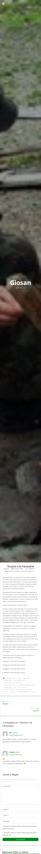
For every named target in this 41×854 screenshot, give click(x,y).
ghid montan (7, 680)
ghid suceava (7, 687)
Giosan (20, 282)
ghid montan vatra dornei (26, 685)
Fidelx (8, 569)
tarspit (5, 692)
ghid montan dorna (19, 680)
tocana (12, 692)
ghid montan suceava (10, 685)
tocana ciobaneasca (22, 692)
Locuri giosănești (27, 571)
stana (17, 689)
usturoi (33, 692)
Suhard (28, 689)
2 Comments (31, 569)
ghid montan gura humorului (12, 683)
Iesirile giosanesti (14, 571)
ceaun (19, 678)
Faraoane (26, 678)
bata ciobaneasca (10, 678)
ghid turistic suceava (20, 687)
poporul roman (8, 689)
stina (22, 689)
